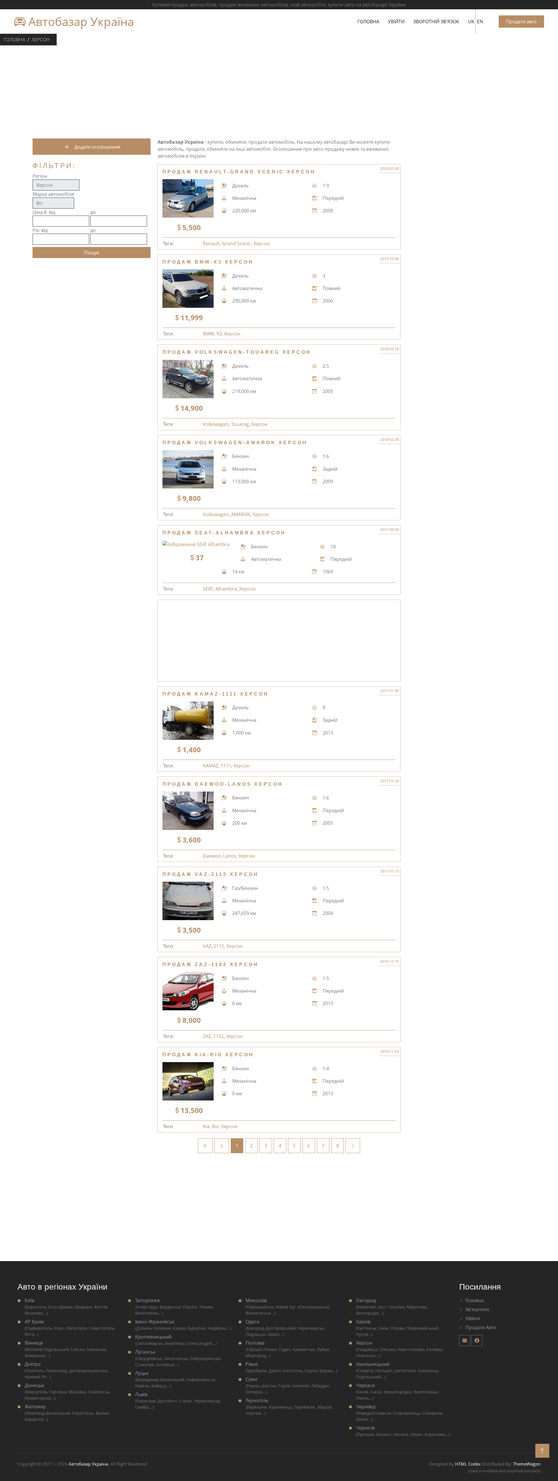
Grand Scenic (236, 243)
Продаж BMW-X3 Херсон (208, 261)
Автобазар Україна (80, 21)
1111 (226, 765)
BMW (208, 333)
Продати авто (521, 21)
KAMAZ (210, 765)
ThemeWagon (527, 1464)
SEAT (208, 589)
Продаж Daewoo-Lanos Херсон (222, 784)
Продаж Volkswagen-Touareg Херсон (236, 352)
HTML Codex (468, 1464)
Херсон (41, 39)
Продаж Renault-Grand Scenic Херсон (239, 171)
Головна (368, 21)
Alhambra (226, 589)
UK (471, 21)
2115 (219, 946)
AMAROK (240, 514)
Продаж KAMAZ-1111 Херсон (215, 693)
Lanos (229, 856)
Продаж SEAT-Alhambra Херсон (224, 532)
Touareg (240, 424)
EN (480, 21)
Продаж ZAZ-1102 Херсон (210, 964)
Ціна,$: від (44, 212)
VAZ (207, 946)
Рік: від (40, 230)
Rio (215, 1126)
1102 (218, 1036)
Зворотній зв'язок (436, 21)
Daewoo (212, 856)
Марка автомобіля (53, 194)
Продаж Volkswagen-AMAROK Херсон (234, 442)
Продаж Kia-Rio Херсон (208, 1054)
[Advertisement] (279, 90)
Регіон (40, 176)
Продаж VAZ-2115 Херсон (210, 874)
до (93, 212)
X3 (219, 333)
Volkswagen (216, 424)
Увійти (396, 21)
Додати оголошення (96, 147)
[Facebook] (476, 1340)
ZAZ (207, 1036)
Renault (211, 243)
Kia (206, 1126)
